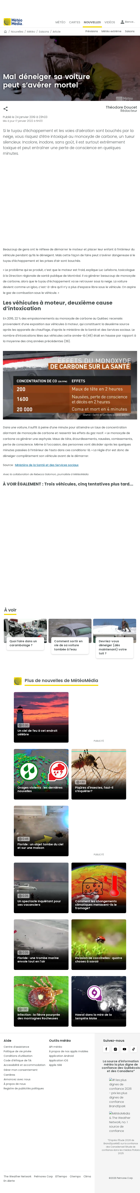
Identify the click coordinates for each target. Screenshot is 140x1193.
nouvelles (17, 31)
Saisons (44, 31)
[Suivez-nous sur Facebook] (106, 1049)
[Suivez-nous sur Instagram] (115, 1049)
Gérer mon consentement (21, 1070)
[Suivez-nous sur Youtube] (124, 1049)
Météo (31, 31)
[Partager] (5, 108)
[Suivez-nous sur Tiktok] (133, 1049)
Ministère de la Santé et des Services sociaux (47, 465)
